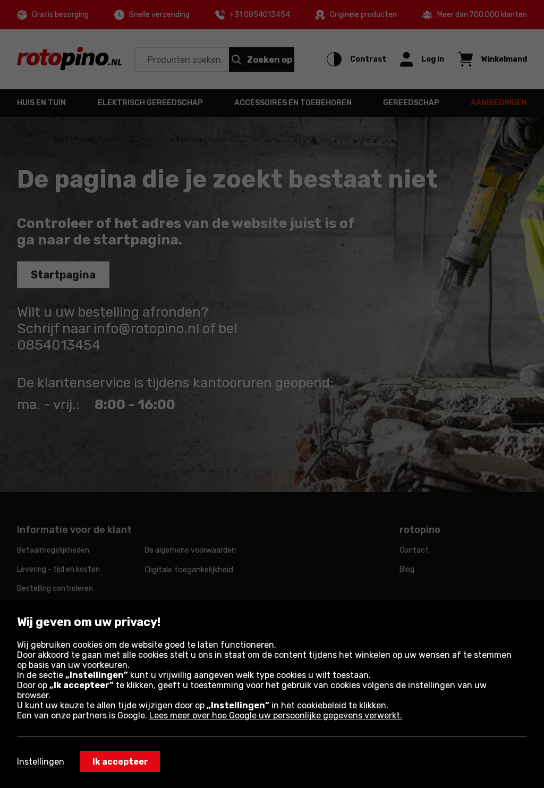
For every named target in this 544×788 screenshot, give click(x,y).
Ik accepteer (120, 762)
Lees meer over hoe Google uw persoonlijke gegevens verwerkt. (275, 715)
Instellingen (40, 762)
